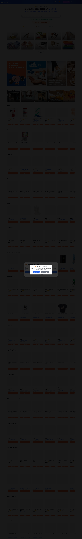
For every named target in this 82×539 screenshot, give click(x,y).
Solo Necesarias (45, 272)
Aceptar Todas (37, 272)
